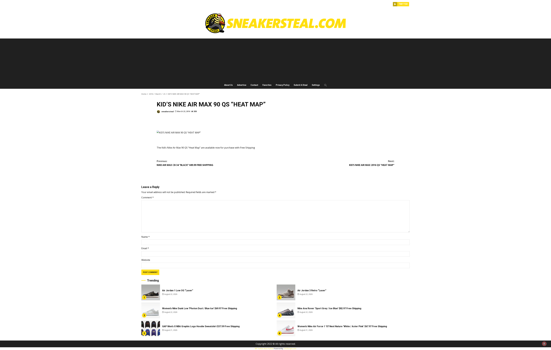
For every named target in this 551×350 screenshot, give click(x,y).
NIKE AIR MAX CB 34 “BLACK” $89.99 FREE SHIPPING (185, 163)
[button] (324, 85)
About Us (228, 85)
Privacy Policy (282, 85)
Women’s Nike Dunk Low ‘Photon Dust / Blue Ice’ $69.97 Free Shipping (150, 310)
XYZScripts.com (290, 348)
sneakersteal (167, 111)
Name (145, 236)
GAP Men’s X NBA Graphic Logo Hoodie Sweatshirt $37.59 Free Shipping (150, 328)
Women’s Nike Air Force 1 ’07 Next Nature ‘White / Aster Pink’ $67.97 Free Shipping (286, 328)
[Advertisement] (275, 60)
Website (145, 260)
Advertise (241, 85)
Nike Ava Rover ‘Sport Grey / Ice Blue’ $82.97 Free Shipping (286, 310)
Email (145, 248)
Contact (254, 85)
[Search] (391, 4)
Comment (147, 197)
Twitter (403, 4)
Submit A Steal (300, 85)
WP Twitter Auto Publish (264, 348)
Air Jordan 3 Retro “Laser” (286, 292)
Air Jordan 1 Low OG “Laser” (150, 292)
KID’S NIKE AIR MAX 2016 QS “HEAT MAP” (371, 163)
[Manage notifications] (544, 343)
